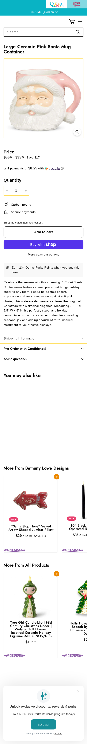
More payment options (43, 254)
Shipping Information (20, 338)
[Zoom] (77, 132)
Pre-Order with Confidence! (25, 348)
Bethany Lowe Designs (47, 468)
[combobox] (43, 32)
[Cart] (72, 21)
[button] (43, 168)
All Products (37, 565)
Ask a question (15, 359)
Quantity (13, 180)
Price (9, 152)
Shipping (9, 222)
